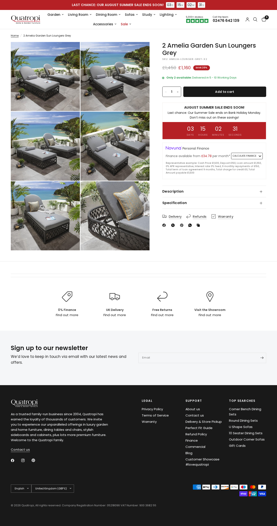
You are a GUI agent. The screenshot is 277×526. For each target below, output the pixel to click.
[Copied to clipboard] (199, 225)
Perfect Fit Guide (199, 428)
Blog (188, 453)
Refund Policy (196, 434)
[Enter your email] (262, 358)
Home (15, 35)
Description (173, 191)
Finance (191, 440)
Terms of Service (155, 415)
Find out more (67, 315)
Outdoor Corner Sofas (247, 439)
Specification (174, 202)
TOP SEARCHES (242, 400)
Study (147, 14)
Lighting (167, 14)
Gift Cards (237, 445)
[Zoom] (71, 51)
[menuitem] (55, 14)
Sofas (130, 14)
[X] (173, 225)
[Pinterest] (182, 225)
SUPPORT (193, 400)
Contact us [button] (20, 449)
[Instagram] (26, 460)
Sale (124, 24)
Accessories (103, 24)
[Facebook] (164, 225)
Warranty (149, 421)
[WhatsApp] (190, 225)
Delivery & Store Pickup (203, 421)
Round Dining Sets (243, 420)
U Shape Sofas (241, 427)
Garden (53, 14)
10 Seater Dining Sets (246, 433)
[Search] (255, 19)
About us (192, 409)
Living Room (78, 14)
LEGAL (147, 400)
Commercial (195, 446)
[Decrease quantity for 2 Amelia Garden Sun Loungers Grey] (166, 92)
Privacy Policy (152, 409)
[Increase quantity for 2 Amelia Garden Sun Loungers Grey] (177, 92)
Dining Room (106, 14)
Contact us (194, 415)
